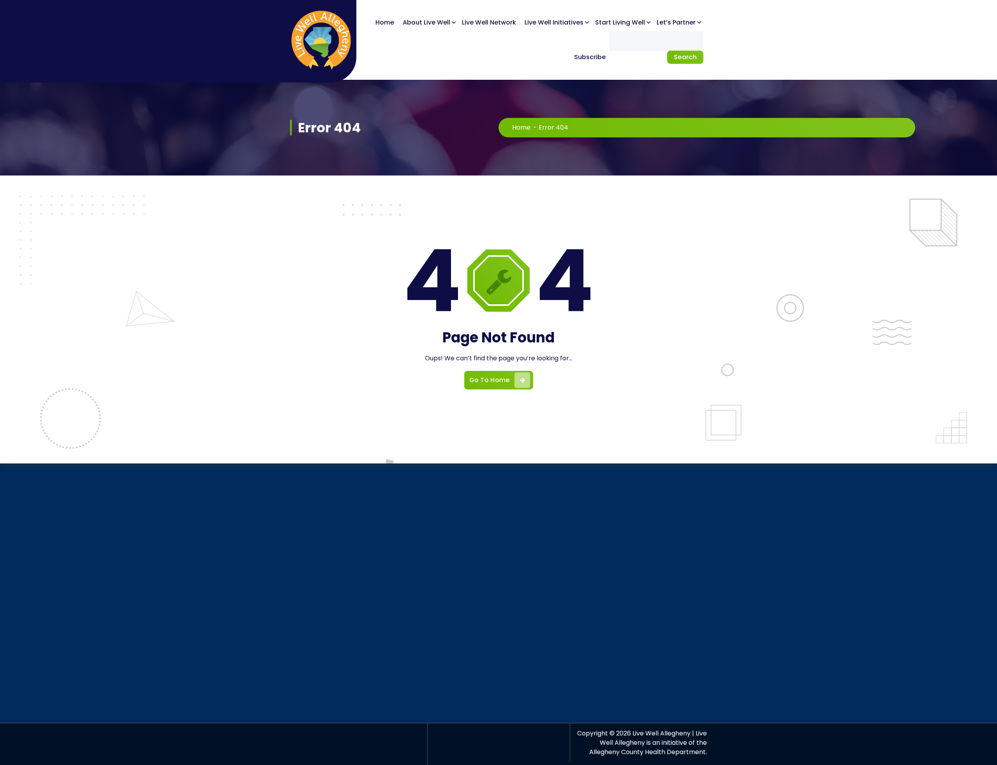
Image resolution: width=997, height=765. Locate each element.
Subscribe (590, 57)
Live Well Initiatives (554, 22)
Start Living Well (620, 22)
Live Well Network (489, 22)
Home (384, 22)
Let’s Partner (676, 22)
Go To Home (489, 379)
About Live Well (426, 22)
